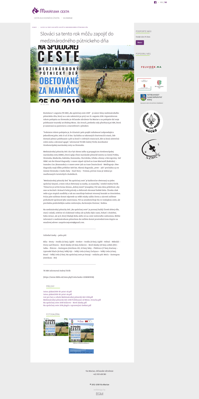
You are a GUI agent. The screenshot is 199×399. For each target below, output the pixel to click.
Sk (165, 2)
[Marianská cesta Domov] (50, 10)
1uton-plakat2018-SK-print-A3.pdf (57, 291)
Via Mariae (68, 18)
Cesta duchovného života (46, 18)
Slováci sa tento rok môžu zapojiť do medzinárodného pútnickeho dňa (64, 27)
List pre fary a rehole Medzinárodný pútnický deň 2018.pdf (68, 297)
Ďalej (140, 42)
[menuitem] (46, 18)
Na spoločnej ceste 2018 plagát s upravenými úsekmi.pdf (67, 305)
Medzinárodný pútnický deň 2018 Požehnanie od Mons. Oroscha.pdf (72, 300)
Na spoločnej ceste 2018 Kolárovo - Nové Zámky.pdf (65, 302)
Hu (161, 2)
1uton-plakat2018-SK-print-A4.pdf (57, 294)
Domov (34, 27)
